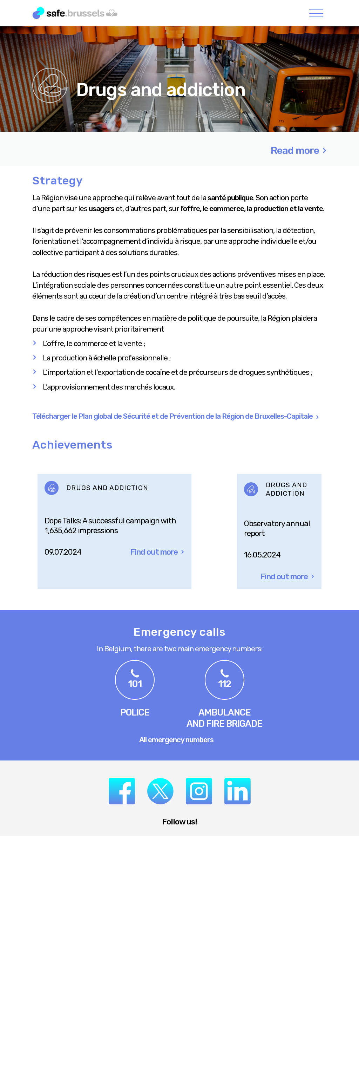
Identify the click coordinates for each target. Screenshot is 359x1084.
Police (134, 712)
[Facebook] (122, 791)
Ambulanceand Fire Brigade (224, 718)
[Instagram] (199, 791)
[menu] (316, 13)
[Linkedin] (237, 791)
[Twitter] (160, 791)
